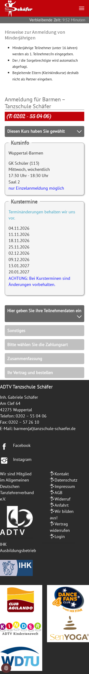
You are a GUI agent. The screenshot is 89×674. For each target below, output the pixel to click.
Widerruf (62, 499)
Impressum (65, 486)
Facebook (22, 445)
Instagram (22, 459)
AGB (58, 492)
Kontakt (62, 474)
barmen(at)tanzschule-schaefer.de (44, 428)
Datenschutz (66, 480)
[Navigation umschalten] (81, 8)
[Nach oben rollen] (78, 663)
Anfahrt (62, 505)
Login (60, 536)
